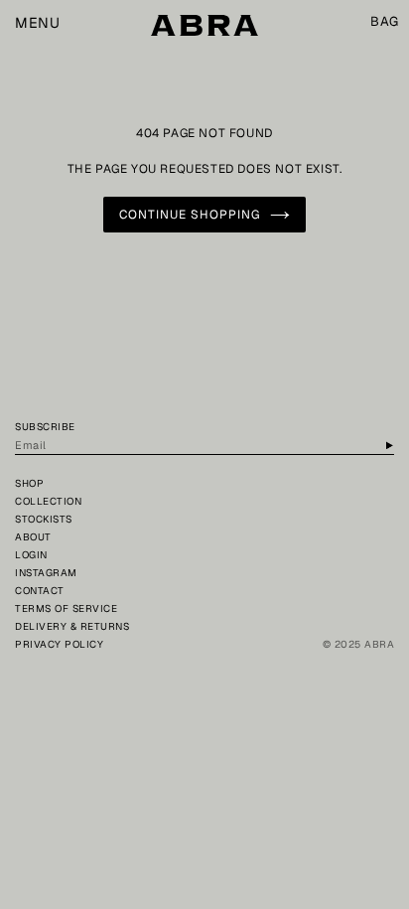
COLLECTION (48, 501)
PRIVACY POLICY (59, 644)
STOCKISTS (43, 519)
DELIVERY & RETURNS (72, 626)
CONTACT (40, 590)
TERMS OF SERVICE (66, 608)
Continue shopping (189, 215)
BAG (384, 22)
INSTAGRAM (46, 572)
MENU (38, 23)
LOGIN (31, 554)
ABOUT (33, 536)
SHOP (29, 483)
